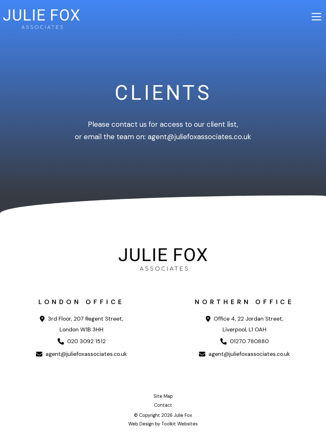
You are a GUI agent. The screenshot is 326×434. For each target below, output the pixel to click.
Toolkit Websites (179, 424)
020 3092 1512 (86, 341)
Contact (163, 405)
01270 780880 (248, 341)
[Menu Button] (316, 16)
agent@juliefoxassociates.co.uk (85, 353)
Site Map (163, 396)
